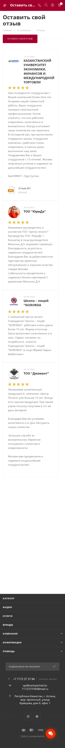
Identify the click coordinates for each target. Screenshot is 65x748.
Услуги (8, 616)
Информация (12, 642)
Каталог (9, 598)
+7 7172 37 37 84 (24, 679)
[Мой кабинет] (52, 5)
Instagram (28, 716)
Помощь (9, 651)
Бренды (8, 624)
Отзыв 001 (24, 188)
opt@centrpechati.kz (35, 685)
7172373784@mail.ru (35, 689)
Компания (10, 633)
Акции (7, 607)
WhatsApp (37, 716)
